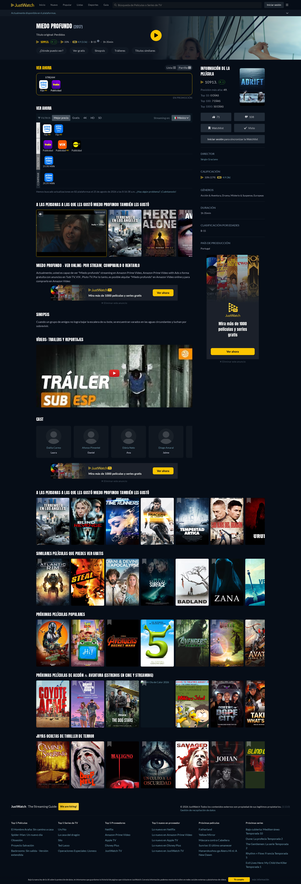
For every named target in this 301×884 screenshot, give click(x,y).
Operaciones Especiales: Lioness (77, 850)
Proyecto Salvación (22, 845)
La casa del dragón (69, 834)
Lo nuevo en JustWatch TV (168, 850)
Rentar (38, 162)
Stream (50, 77)
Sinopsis (100, 50)
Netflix (109, 829)
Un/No (62, 829)
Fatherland (205, 829)
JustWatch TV (113, 850)
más (73, 249)
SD (100, 117)
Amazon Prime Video (117, 834)
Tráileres (120, 50)
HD (92, 117)
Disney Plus (112, 845)
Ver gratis (79, 50)
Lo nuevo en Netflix (163, 829)
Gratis (76, 117)
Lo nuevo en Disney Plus (166, 845)
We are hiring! (68, 806)
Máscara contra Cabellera (214, 840)
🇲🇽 (179, 117)
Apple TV (110, 840)
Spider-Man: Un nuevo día (27, 834)
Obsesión (17, 840)
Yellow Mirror (207, 834)
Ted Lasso (64, 845)
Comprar (38, 179)
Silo (60, 840)
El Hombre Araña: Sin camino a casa (32, 829)
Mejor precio (61, 117)
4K (85, 117)
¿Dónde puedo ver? (51, 50)
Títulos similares (145, 50)
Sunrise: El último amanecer (215, 845)
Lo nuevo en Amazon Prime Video (172, 834)
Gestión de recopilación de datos (197, 810)
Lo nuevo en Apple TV (165, 840)
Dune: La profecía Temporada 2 (264, 838)
